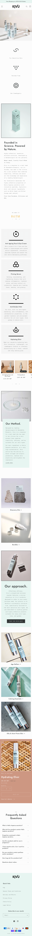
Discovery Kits (15, 510)
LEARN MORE (9, 462)
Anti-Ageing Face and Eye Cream (7, 375)
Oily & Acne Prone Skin (15, 733)
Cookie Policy (7, 901)
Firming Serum (21, 375)
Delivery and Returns (9, 894)
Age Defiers (15, 664)
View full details (7, 799)
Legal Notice (7, 905)
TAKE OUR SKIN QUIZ (16, 621)
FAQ (4, 887)
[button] (2, 6)
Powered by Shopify (21, 933)
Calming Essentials (15, 699)
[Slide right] (19, 219)
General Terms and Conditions (12, 891)
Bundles (15, 545)
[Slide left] (12, 219)
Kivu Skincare (13, 933)
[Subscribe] (27, 915)
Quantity (3, 785)
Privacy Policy (7, 898)
